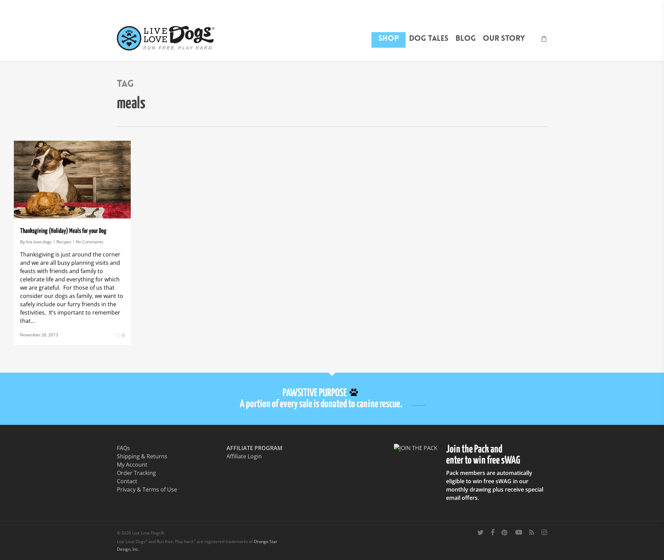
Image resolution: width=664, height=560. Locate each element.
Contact (127, 481)
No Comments (89, 242)
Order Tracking (136, 473)
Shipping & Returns (142, 456)
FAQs (123, 448)
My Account (132, 464)
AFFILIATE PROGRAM (255, 448)
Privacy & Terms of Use (147, 489)
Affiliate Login (244, 456)
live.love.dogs (39, 242)
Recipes (63, 242)
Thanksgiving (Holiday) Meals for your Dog (63, 231)
